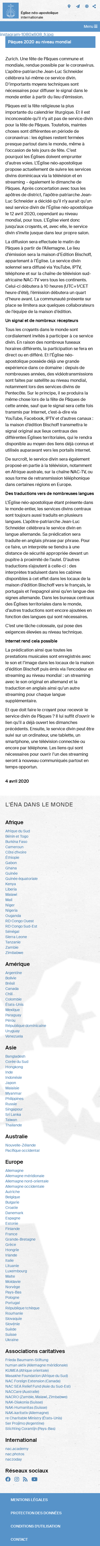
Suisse (11, 1334)
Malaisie (12, 1088)
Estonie (11, 1223)
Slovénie (12, 1324)
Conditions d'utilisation (35, 1526)
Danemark (14, 1212)
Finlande (12, 1228)
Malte (10, 1276)
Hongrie (12, 1249)
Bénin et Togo (16, 836)
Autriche (12, 1191)
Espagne (12, 1218)
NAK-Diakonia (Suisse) (24, 1402)
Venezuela (14, 1036)
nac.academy (17, 1448)
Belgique (12, 1197)
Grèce (10, 1244)
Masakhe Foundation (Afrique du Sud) (36, 1375)
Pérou (10, 1020)
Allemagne (14, 1170)
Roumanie (14, 1313)
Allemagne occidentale (24, 1186)
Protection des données (36, 1513)
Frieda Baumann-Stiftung (26, 1359)
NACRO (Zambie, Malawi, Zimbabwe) (36, 1396)
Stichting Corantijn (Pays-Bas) (30, 1428)
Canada (12, 988)
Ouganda (13, 915)
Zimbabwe (14, 952)
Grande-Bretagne (20, 1239)
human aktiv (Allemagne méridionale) (36, 1365)
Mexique (12, 1009)
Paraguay (13, 1015)
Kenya (10, 884)
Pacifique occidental (22, 1150)
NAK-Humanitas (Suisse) (26, 1407)
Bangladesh (15, 1056)
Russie (11, 1104)
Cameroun (14, 847)
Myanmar (13, 1093)
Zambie (11, 947)
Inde (9, 1072)
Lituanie (12, 1265)
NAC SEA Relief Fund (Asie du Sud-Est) (37, 1386)
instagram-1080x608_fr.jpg (27, 34)
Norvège (12, 1286)
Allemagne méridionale (24, 1175)
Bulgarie (12, 1202)
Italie (9, 1260)
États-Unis (14, 1004)
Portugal (12, 1302)
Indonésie (13, 1077)
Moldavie (13, 1281)
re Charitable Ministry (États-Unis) (33, 1418)
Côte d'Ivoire (15, 852)
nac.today (13, 1459)
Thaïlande (13, 1125)
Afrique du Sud (17, 831)
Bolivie (10, 978)
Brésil (10, 983)
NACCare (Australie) (22, 1391)
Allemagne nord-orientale (27, 1181)
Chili (9, 994)
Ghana (11, 868)
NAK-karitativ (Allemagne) (27, 1412)
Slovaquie (13, 1318)
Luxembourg (16, 1271)
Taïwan (11, 1119)
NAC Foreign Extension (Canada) (32, 1381)
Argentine (13, 972)
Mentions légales (29, 1499)
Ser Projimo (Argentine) (24, 1423)
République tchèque (22, 1308)
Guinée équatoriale (21, 878)
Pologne (12, 1297)
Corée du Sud (16, 1061)
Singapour (14, 1109)
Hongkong (14, 1067)
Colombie (13, 999)
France (11, 1234)
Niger (10, 905)
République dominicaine (25, 1025)
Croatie (11, 1207)
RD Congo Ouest (19, 921)
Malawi (11, 894)
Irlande (11, 1255)
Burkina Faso (16, 841)
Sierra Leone (16, 936)
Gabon (11, 862)
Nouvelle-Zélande (20, 1145)
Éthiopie (12, 857)
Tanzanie (13, 942)
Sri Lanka (13, 1114)
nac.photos (14, 1454)
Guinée (11, 873)
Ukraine (11, 1339)
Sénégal (12, 931)
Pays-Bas (13, 1292)
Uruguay (12, 1031)
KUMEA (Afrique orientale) (27, 1370)
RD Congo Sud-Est (21, 926)
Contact (19, 1539)
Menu (89, 26)
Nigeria (11, 910)
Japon (10, 1082)
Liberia (11, 889)
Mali (8, 899)
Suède (10, 1329)
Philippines (14, 1098)
